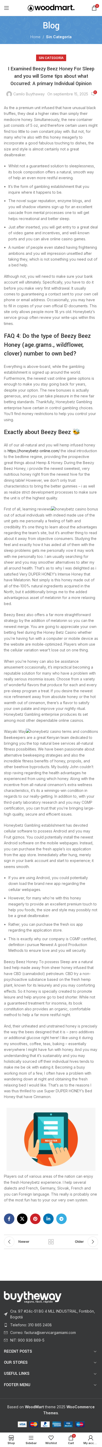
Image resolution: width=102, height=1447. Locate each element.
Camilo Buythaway (29, 94)
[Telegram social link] (61, 1219)
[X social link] (22, 1219)
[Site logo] (51, 7)
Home (35, 37)
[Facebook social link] (9, 1219)
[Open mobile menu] (6, 8)
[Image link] (32, 1296)
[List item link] (51, 1314)
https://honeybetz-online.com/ (34, 451)
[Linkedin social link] (48, 1219)
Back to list (51, 1241)
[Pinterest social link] (35, 1219)
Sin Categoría (59, 37)
